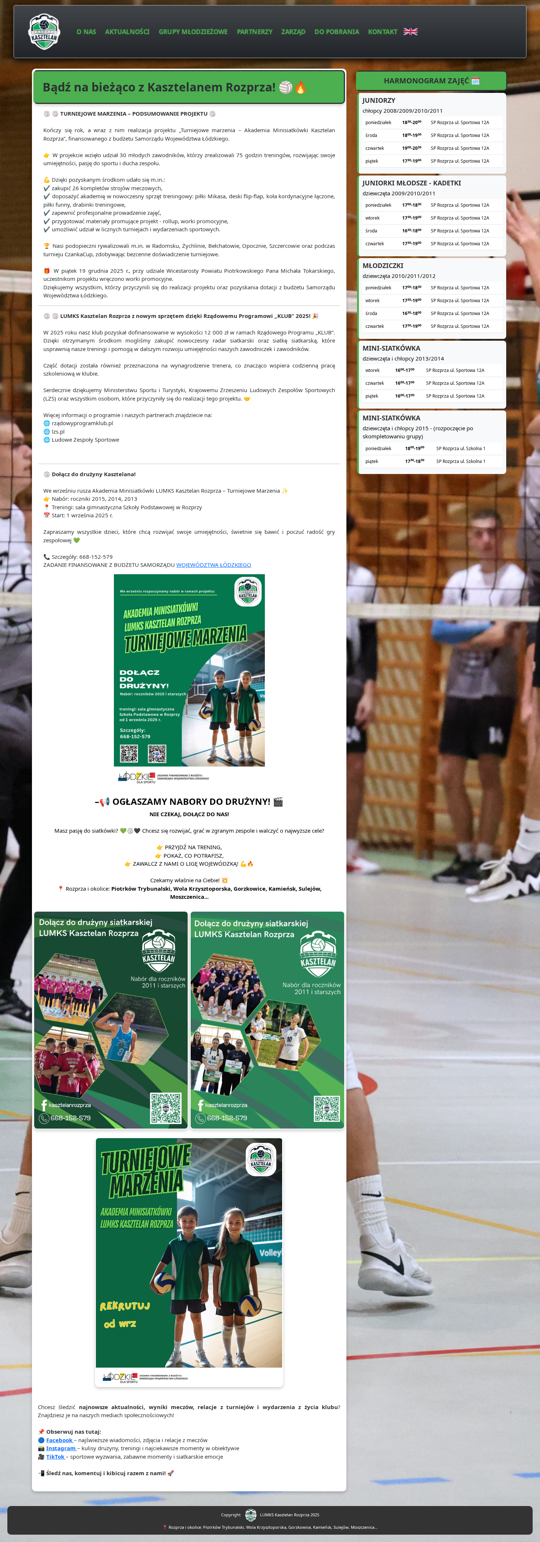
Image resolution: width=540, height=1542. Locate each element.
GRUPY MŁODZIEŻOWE (193, 31)
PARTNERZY (255, 31)
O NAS (86, 31)
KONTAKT (382, 31)
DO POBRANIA (337, 31)
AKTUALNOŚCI (127, 31)
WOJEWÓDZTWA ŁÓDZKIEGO (213, 564)
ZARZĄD (293, 31)
